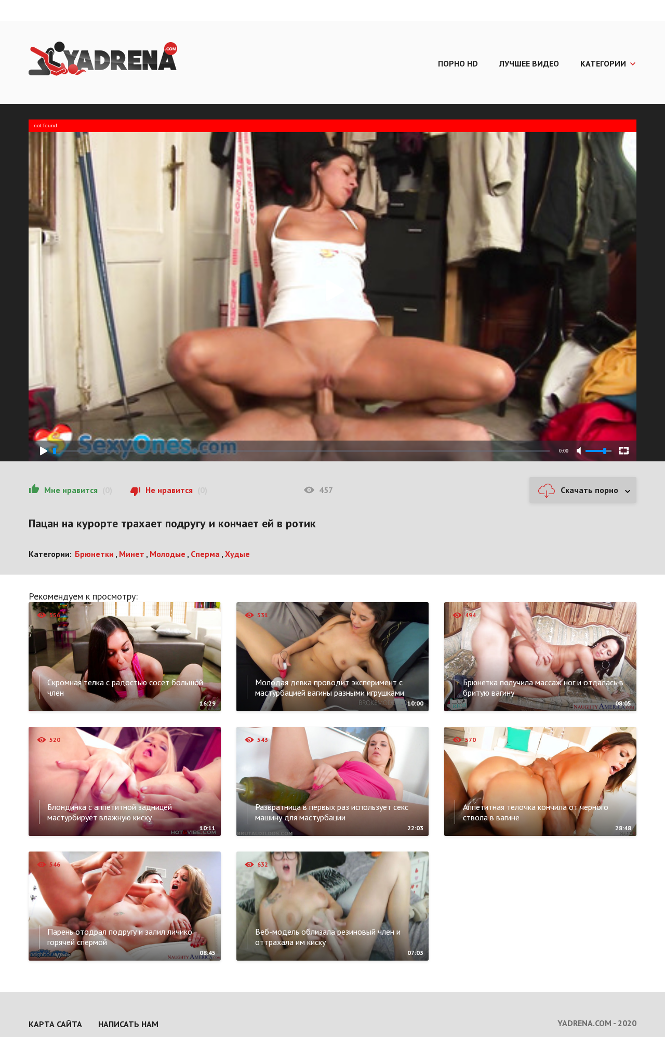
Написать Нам (128, 1024)
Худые (237, 554)
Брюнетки (94, 554)
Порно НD (458, 63)
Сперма (205, 554)
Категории (603, 63)
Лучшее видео (529, 63)
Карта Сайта (55, 1024)
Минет (131, 554)
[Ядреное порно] (103, 59)
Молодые (167, 554)
